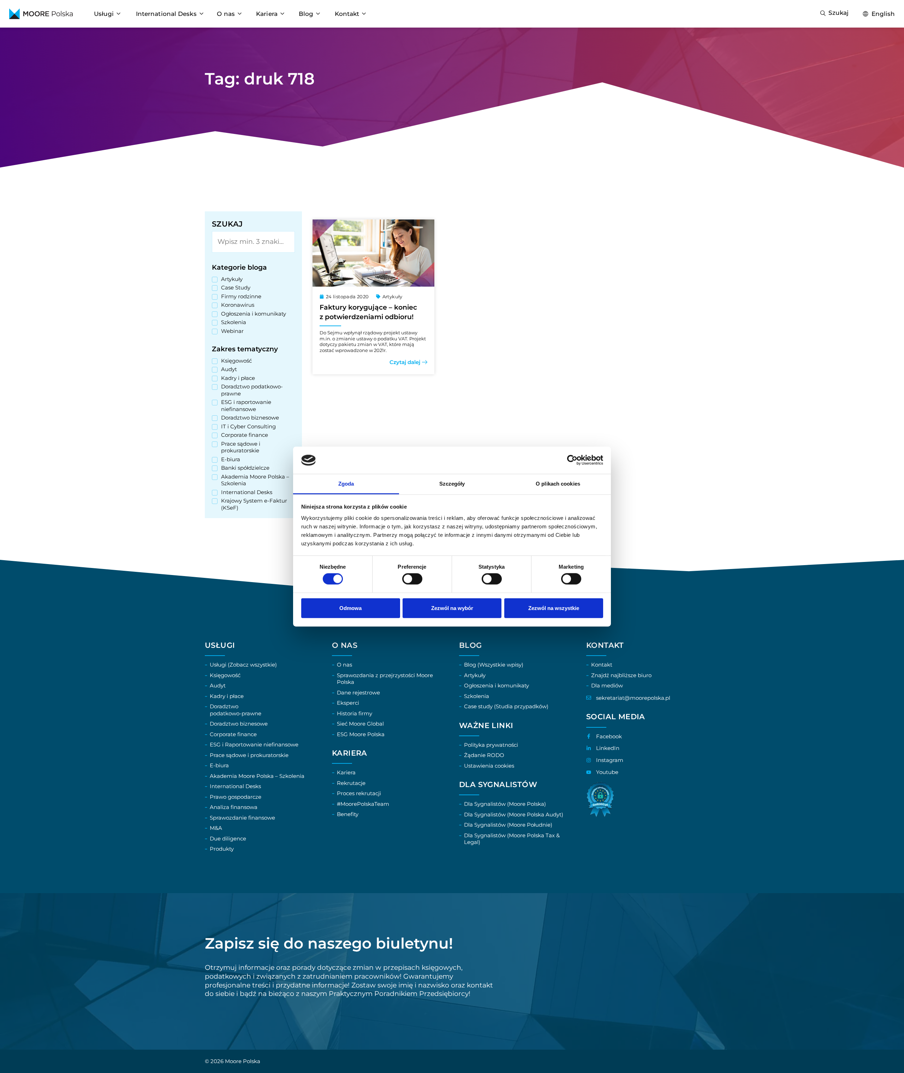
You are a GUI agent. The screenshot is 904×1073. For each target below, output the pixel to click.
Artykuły (392, 296)
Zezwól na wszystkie (553, 608)
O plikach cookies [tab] (558, 484)
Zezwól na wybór (452, 608)
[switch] (412, 579)
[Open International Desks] (201, 13)
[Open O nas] (240, 13)
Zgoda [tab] (346, 484)
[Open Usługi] (118, 13)
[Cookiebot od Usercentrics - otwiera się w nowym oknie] (572, 460)
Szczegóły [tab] (452, 484)
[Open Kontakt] (364, 13)
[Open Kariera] (282, 13)
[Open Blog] (318, 13)
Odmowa (350, 608)
